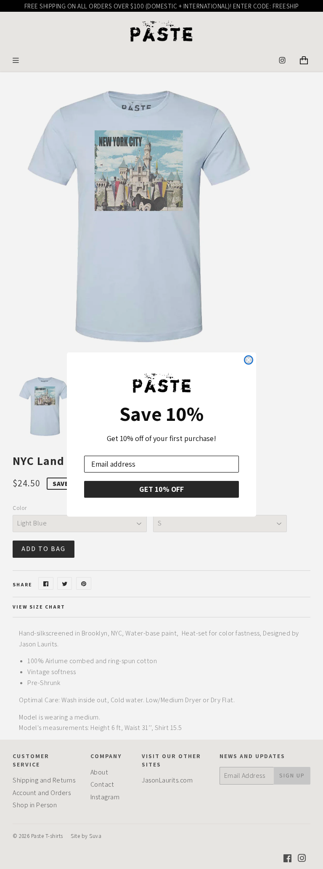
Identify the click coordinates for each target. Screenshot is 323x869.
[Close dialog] (248, 360)
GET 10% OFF (161, 489)
